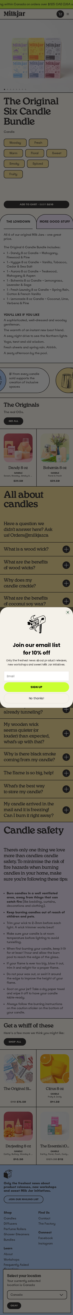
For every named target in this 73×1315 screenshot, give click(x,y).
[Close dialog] (67, 612)
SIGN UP (36, 687)
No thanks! (36, 698)
